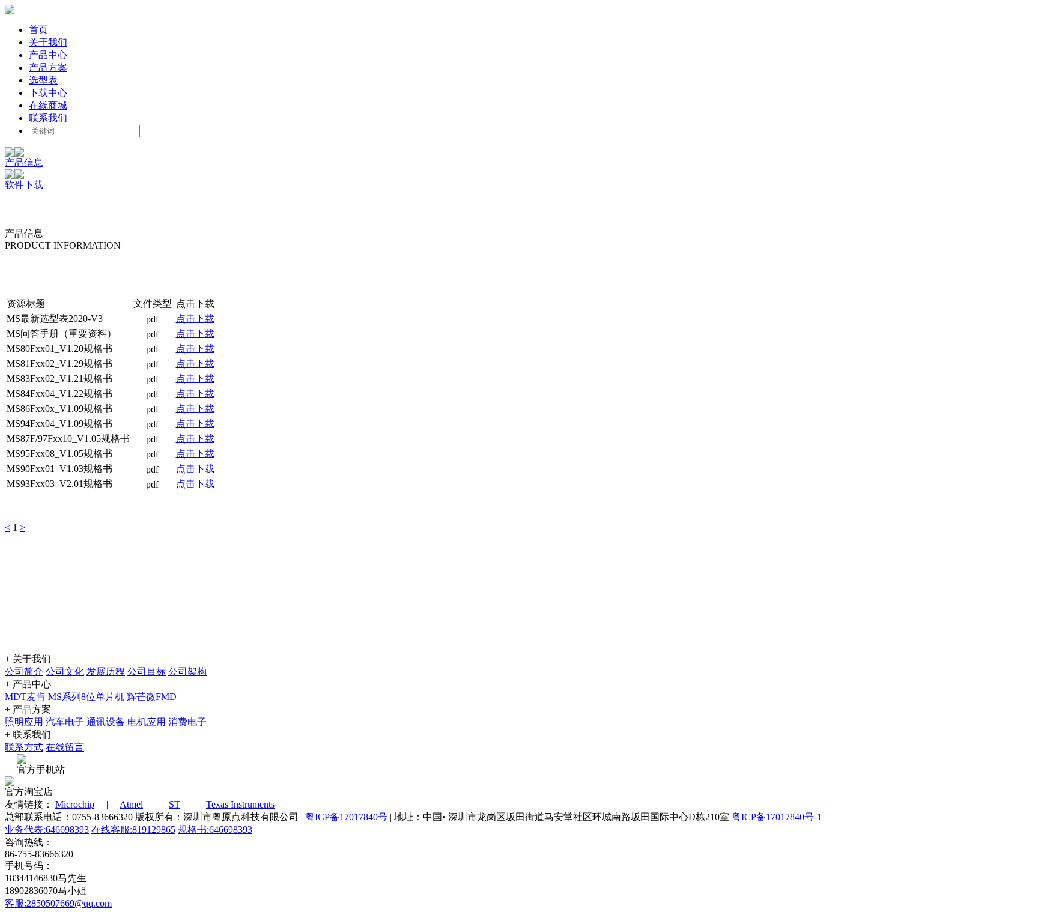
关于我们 (48, 42)
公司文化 (65, 671)
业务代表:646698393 (47, 829)
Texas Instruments (240, 804)
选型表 (43, 80)
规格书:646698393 (215, 829)
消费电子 (187, 722)
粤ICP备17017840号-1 (777, 817)
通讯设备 (105, 722)
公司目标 (146, 671)
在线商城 (48, 105)
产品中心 (48, 55)
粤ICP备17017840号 (346, 817)
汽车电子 (65, 722)
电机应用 (146, 722)
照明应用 (24, 722)
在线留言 (65, 747)
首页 (38, 30)
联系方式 (24, 747)
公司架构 (187, 671)
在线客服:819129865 (133, 829)
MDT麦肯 (25, 697)
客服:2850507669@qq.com (58, 903)
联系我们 (48, 118)
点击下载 (195, 318)
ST (174, 804)
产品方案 (48, 67)
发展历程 (105, 671)
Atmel (131, 804)
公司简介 (24, 671)
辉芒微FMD (152, 697)
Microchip (74, 804)
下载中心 (48, 93)
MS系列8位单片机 (86, 697)
